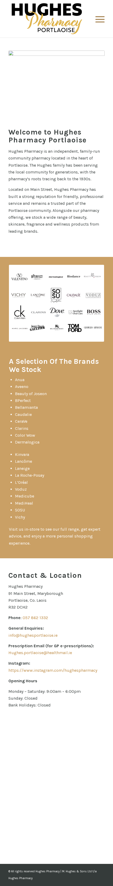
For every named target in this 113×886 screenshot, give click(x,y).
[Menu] (97, 18)
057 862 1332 (35, 617)
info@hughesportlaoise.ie (33, 635)
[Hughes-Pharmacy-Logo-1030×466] (46, 18)
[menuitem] (97, 18)
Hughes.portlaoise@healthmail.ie (40, 652)
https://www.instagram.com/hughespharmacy (52, 670)
